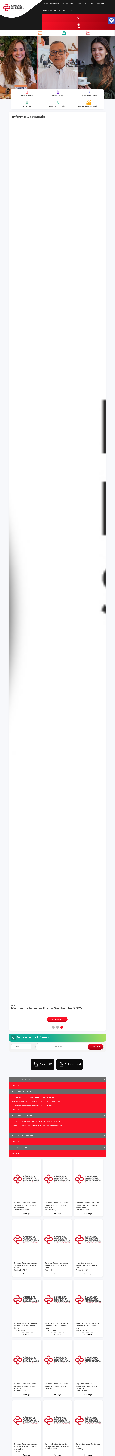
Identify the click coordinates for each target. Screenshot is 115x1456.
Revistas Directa (27, 95)
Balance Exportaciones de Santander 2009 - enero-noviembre (36, 1101)
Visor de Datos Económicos (88, 106)
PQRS (91, 4)
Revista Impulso (58, 95)
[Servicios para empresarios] (88, 33)
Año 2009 (21, 1046)
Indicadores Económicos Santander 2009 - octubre (32, 1106)
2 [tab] (57, 1027)
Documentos (67, 11)
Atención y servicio (68, 4)
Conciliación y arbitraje (51, 11)
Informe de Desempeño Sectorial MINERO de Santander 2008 (36, 1121)
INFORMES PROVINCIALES (23, 1136)
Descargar (27, 1214)
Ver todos (15, 1086)
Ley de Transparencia (51, 4)
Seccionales (82, 4)
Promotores (100, 4)
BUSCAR (95, 1046)
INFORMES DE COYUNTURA (23, 1091)
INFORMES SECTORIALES (22, 1116)
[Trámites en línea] (78, 26)
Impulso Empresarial (89, 95)
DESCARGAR (57, 1019)
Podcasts (27, 106)
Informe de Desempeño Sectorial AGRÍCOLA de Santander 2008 (37, 1126)
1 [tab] (53, 1027)
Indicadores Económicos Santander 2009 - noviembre (33, 1097)
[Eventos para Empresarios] (64, 33)
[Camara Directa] (17, 9)
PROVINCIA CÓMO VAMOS (23, 1080)
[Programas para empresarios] (40, 33)
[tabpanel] (57, 575)
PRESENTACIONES (20, 1147)
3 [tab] (61, 1027)
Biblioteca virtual (73, 1064)
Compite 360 (45, 1064)
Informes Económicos (57, 106)
